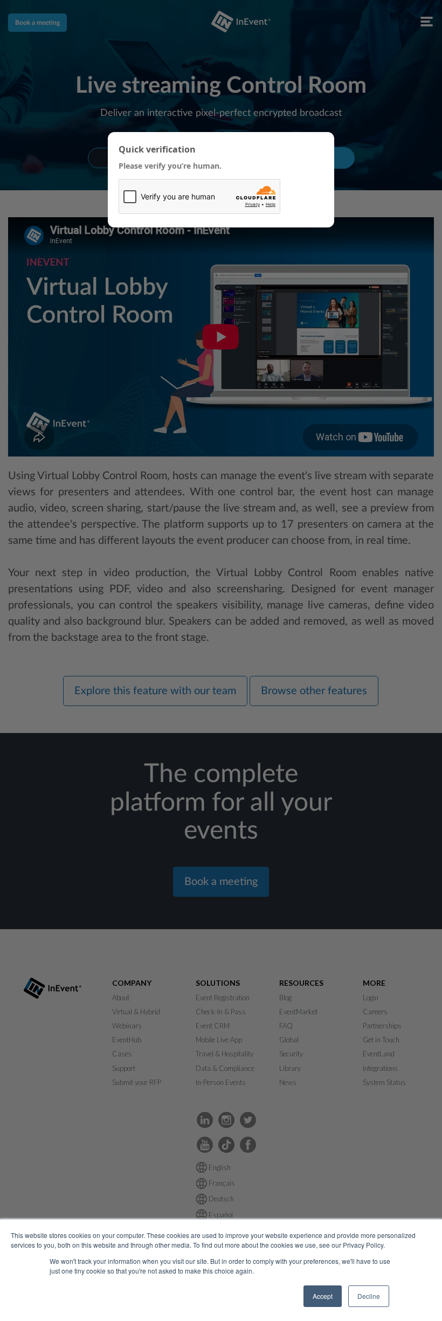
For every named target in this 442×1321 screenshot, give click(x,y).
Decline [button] (368, 1296)
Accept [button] (323, 1296)
